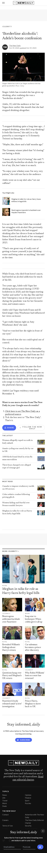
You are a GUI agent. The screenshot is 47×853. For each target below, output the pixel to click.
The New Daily (15, 46)
